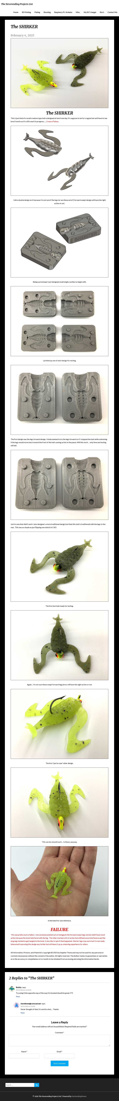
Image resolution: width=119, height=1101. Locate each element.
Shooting (47, 12)
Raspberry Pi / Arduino (63, 12)
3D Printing (26, 12)
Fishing (37, 12)
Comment (59, 1032)
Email (59, 1051)
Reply (18, 996)
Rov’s (102, 12)
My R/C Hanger (90, 12)
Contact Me (112, 12)
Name (24, 1051)
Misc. (78, 12)
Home (15, 12)
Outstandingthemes (79, 1096)
